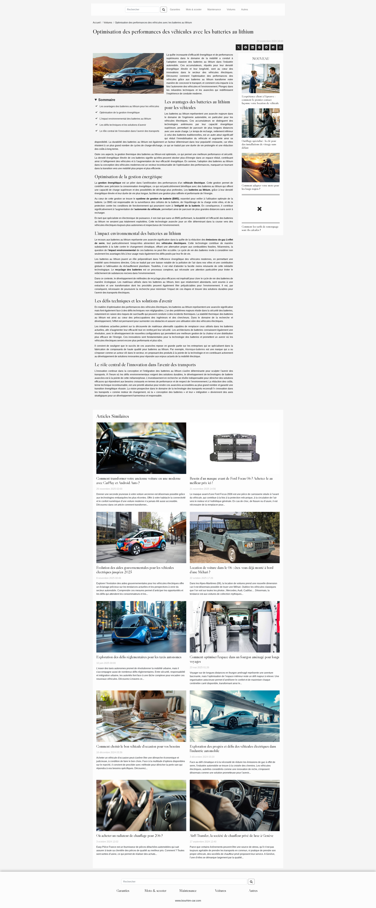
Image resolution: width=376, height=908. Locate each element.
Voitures (231, 9)
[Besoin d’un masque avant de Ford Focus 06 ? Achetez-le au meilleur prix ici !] (235, 448)
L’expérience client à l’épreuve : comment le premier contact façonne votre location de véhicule (260, 100)
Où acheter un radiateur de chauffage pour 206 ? (129, 835)
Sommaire (106, 100)
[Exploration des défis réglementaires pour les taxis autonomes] (141, 626)
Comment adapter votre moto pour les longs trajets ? (260, 187)
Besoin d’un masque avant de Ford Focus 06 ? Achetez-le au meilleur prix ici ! (231, 480)
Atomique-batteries (195, 349)
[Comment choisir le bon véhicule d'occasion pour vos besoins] (141, 716)
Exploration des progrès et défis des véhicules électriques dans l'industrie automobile (233, 748)
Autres (244, 9)
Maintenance (214, 9)
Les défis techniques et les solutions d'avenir (123, 125)
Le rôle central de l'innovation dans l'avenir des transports (129, 131)
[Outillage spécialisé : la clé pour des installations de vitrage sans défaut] (261, 123)
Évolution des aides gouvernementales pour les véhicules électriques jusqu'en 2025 (135, 569)
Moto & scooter (194, 9)
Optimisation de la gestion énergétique (120, 112)
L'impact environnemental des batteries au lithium (125, 118)
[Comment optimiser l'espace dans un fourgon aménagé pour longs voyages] (235, 626)
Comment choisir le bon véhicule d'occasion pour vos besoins (138, 746)
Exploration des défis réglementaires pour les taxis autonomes (138, 657)
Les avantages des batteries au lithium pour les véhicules (129, 106)
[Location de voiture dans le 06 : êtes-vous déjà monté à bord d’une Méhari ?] (235, 537)
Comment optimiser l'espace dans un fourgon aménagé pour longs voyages (234, 659)
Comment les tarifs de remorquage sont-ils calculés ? (260, 228)
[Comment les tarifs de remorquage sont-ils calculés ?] (261, 208)
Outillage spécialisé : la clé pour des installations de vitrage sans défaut (259, 144)
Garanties (175, 9)
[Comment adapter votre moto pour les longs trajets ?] (261, 167)
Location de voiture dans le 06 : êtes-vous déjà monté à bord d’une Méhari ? (231, 569)
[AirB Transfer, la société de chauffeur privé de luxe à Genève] (235, 805)
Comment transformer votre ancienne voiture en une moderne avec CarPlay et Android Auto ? (138, 480)
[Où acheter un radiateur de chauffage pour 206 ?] (141, 805)
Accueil (97, 22)
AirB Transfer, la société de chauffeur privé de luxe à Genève (231, 835)
